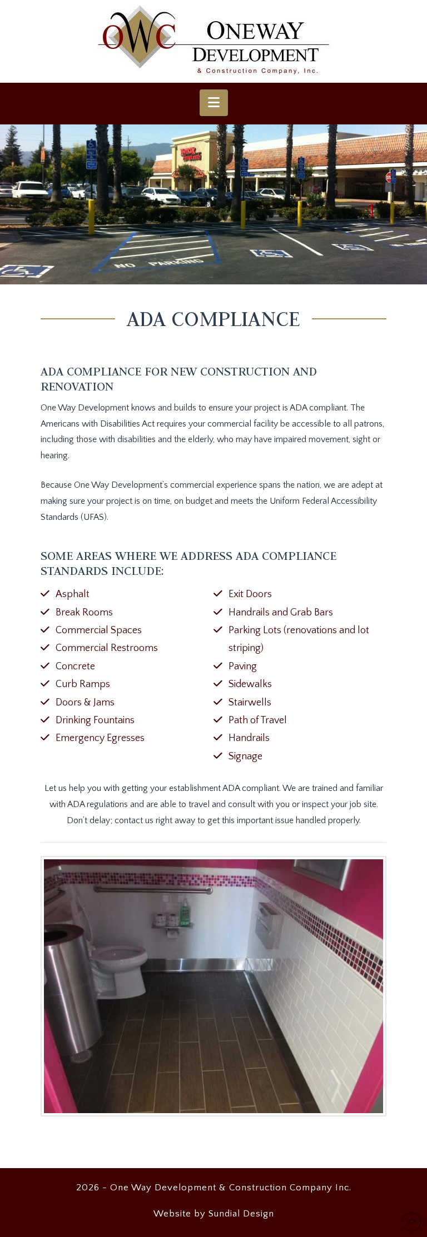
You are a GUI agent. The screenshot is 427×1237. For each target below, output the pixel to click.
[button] (214, 102)
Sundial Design (241, 1214)
